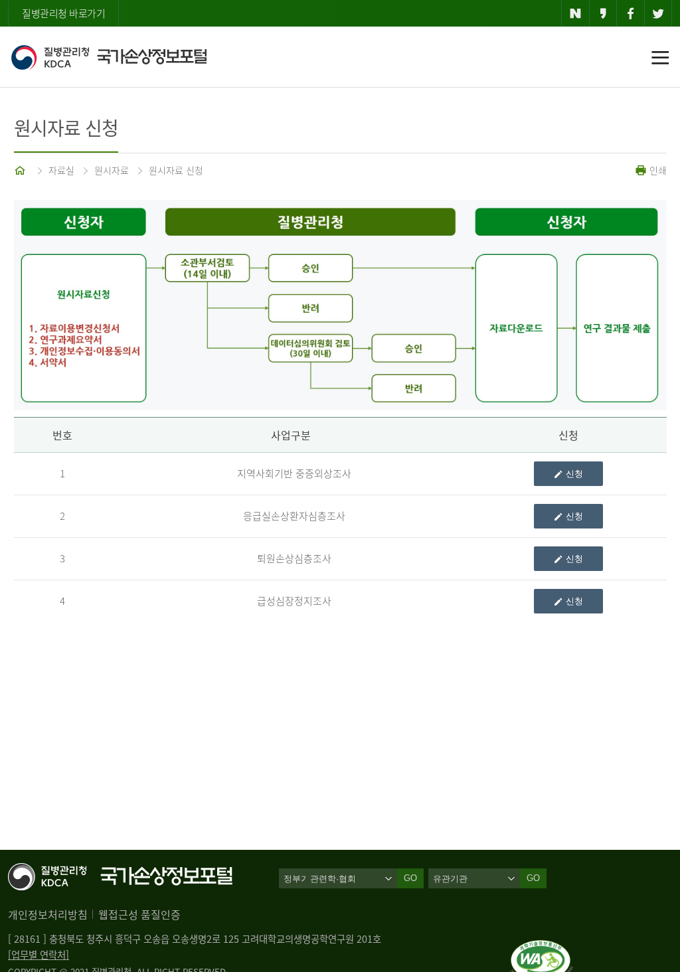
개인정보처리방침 (48, 914)
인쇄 (657, 170)
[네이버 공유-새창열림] (575, 13)
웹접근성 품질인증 (139, 914)
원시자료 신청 (176, 170)
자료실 (61, 170)
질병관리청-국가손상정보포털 (109, 57)
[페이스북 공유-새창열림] (630, 13)
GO (533, 878)
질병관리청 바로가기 (63, 13)
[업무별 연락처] (38, 954)
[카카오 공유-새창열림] (603, 13)
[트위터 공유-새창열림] (658, 13)
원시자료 (111, 170)
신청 (574, 474)
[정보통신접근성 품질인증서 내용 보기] (541, 948)
